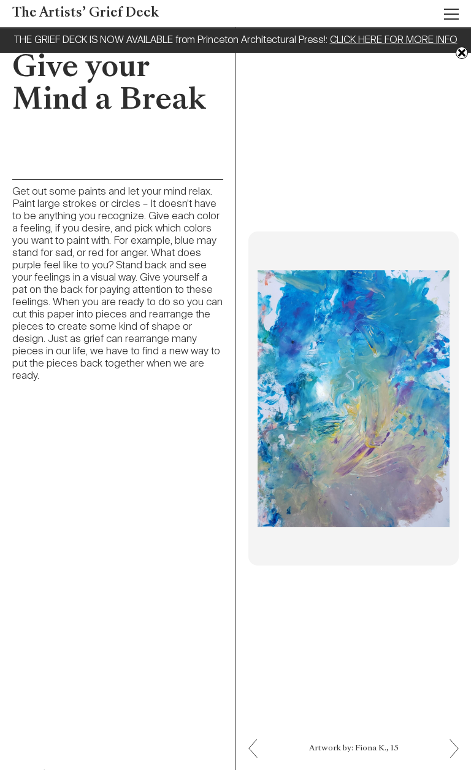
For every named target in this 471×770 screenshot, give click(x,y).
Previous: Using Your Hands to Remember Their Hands (449, 757)
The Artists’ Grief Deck (85, 13)
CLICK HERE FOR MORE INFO (394, 40)
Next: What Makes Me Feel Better (257, 739)
